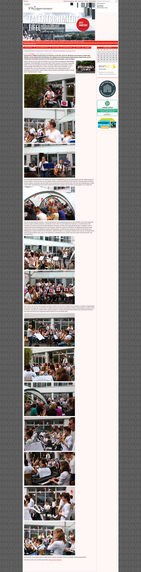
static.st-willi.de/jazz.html (55, 560)
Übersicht (26, 1)
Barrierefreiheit (92, 1)
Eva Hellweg (32, 53)
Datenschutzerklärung (69, 1)
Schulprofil (38, 41)
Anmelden (27, 4)
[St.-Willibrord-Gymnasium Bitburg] (59, 21)
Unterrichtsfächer (45, 41)
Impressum (80, 1)
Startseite (32, 41)
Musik (51, 41)
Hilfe (76, 1)
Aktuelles (56, 41)
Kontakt (86, 1)
